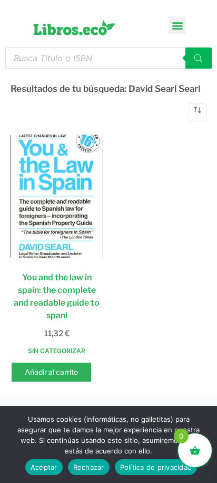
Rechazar (88, 467)
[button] (177, 25)
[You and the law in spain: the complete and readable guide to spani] (57, 196)
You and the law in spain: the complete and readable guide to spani (57, 296)
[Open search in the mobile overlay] (108, 58)
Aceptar (44, 467)
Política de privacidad (156, 467)
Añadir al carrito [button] (51, 371)
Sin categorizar (56, 351)
